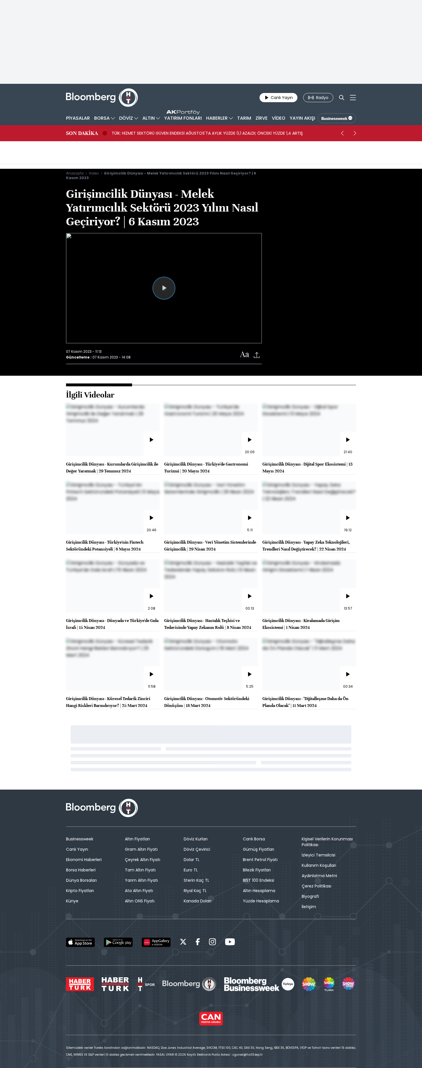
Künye (72, 901)
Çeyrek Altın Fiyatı (142, 859)
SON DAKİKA (82, 133)
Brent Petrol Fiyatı (260, 859)
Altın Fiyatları (137, 839)
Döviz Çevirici (197, 849)
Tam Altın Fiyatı (140, 870)
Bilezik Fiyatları (257, 870)
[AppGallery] (156, 942)
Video (94, 173)
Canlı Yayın (77, 849)
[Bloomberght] (102, 97)
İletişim (309, 907)
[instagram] (212, 942)
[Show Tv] (309, 984)
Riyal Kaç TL (195, 890)
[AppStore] (80, 942)
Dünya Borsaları (81, 880)
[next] (354, 133)
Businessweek (79, 839)
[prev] (342, 133)
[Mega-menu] (353, 98)
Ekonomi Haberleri (84, 859)
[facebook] (198, 942)
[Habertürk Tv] (115, 984)
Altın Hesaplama (259, 890)
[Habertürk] (80, 984)
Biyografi (310, 896)
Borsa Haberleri (81, 870)
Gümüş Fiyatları (258, 849)
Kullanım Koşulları (319, 865)
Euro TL (191, 870)
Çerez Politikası (316, 886)
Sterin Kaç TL (196, 880)
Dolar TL (192, 859)
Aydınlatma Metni (319, 876)
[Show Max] (349, 984)
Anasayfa (75, 173)
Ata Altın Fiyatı (139, 890)
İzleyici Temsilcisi (318, 855)
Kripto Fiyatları (80, 890)
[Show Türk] (329, 984)
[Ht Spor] (146, 984)
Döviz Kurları (196, 839)
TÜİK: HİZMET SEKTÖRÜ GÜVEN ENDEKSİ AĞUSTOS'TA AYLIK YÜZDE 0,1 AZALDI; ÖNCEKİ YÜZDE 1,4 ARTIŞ (207, 133)
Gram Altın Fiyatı (141, 849)
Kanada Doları (197, 901)
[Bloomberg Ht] (189, 984)
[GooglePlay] (118, 942)
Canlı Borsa (254, 839)
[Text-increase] (244, 354)
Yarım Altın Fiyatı (141, 880)
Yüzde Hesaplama (261, 901)
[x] (183, 942)
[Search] (341, 98)
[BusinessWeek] (337, 118)
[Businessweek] (259, 984)
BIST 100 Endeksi (258, 880)
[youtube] (230, 942)
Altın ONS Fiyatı (139, 901)
